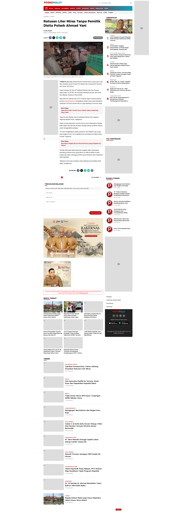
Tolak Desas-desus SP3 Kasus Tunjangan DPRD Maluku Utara (82, 397)
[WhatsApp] (57, 37)
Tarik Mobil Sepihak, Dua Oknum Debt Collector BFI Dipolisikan (93, 333)
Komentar (99, 37)
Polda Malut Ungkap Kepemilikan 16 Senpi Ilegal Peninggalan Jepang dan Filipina (119, 48)
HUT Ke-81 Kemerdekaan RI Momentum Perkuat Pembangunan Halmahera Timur (119, 100)
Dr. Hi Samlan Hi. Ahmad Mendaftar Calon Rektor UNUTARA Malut (83, 484)
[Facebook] (50, 37)
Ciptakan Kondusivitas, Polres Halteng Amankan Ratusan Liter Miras (81, 367)
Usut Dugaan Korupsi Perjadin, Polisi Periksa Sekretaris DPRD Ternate (72, 333)
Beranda (46, 16)
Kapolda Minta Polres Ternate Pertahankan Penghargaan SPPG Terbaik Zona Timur (73, 352)
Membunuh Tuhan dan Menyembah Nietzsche (121, 219)
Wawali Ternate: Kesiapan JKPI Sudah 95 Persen (82, 455)
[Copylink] (64, 37)
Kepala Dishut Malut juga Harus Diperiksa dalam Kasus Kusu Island (52, 315)
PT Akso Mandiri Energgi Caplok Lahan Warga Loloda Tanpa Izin (81, 440)
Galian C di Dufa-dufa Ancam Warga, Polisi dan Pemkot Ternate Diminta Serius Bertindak (83, 426)
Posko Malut (48, 30)
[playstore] (123, 323)
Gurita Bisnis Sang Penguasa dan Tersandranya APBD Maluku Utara (120, 212)
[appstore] (113, 323)
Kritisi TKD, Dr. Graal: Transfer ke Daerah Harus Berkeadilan (120, 82)
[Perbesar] (73, 74)
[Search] (130, 3)
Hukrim (52, 16)
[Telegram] (60, 37)
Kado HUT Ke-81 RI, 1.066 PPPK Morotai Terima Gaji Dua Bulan (120, 90)
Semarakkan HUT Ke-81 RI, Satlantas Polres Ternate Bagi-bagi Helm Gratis (52, 351)
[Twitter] (53, 37)
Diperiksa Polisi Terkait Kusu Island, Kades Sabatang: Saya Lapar (80, 111)
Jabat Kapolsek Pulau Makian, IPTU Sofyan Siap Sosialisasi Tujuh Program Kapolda (83, 470)
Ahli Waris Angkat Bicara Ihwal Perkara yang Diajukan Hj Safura (81, 144)
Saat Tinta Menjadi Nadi (122, 228)
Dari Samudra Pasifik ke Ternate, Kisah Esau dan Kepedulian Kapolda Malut (82, 382)
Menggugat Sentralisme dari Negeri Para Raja (82, 411)
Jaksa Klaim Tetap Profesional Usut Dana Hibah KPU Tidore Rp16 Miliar (120, 56)
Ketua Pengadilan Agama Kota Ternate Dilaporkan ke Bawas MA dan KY (53, 333)
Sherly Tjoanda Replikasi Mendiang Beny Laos (122, 202)
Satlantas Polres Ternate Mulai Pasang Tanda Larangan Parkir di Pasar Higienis (120, 74)
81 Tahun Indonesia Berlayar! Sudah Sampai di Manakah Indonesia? (122, 193)
